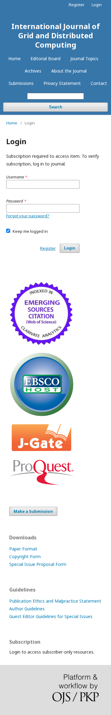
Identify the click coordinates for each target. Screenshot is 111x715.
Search (55, 107)
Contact (99, 83)
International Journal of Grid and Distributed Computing (55, 35)
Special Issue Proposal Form (37, 564)
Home (14, 58)
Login (97, 4)
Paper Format (23, 549)
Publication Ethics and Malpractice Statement (55, 601)
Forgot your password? (27, 216)
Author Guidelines (27, 609)
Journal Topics (84, 58)
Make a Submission (33, 511)
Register (76, 4)
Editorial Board (45, 58)
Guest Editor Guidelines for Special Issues (50, 616)
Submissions (21, 83)
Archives (33, 71)
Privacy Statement (62, 83)
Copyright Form (25, 556)
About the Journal (69, 71)
